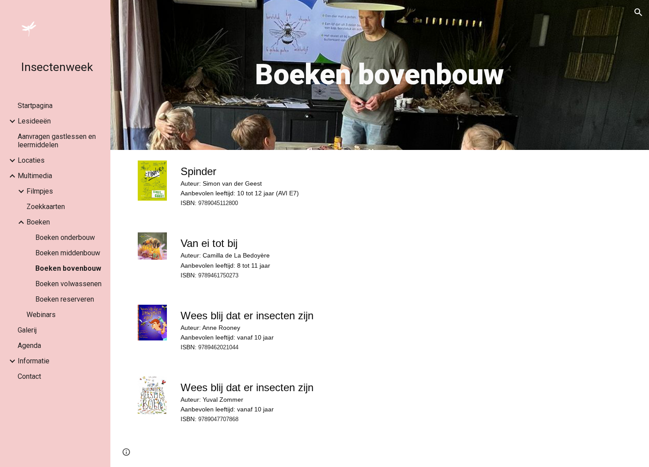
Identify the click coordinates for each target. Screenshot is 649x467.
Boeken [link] (38, 222)
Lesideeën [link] (34, 121)
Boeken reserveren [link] (64, 299)
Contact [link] (29, 376)
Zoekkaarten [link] (45, 206)
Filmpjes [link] (39, 191)
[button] (638, 12)
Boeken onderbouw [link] (65, 237)
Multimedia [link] (35, 176)
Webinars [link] (41, 314)
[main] (379, 75)
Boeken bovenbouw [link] (68, 268)
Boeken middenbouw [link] (67, 253)
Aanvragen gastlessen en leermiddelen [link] (57, 140)
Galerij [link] (27, 330)
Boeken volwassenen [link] (68, 284)
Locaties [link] (31, 160)
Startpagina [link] (35, 105)
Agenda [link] (29, 345)
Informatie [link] (33, 361)
